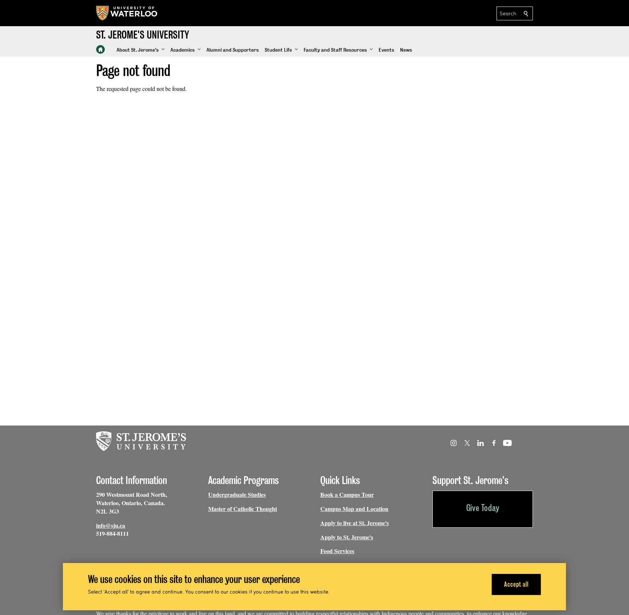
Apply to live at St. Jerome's (354, 523)
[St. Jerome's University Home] (100, 49)
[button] (140, 50)
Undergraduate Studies (237, 494)
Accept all (516, 584)
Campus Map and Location (354, 508)
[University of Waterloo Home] (127, 13)
